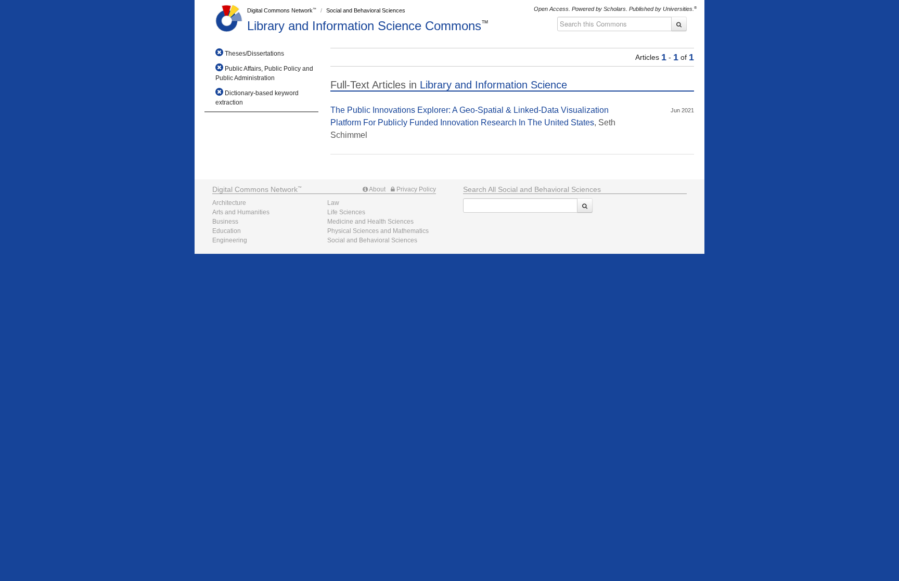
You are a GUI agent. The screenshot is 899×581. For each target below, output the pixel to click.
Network (255, 189)
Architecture (229, 202)
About (377, 189)
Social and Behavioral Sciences (365, 10)
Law (333, 202)
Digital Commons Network (280, 10)
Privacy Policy (415, 189)
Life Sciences (346, 212)
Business (225, 221)
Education (226, 231)
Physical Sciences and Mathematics (378, 231)
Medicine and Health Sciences (370, 221)
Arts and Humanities (240, 212)
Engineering (229, 240)
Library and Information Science (364, 26)
